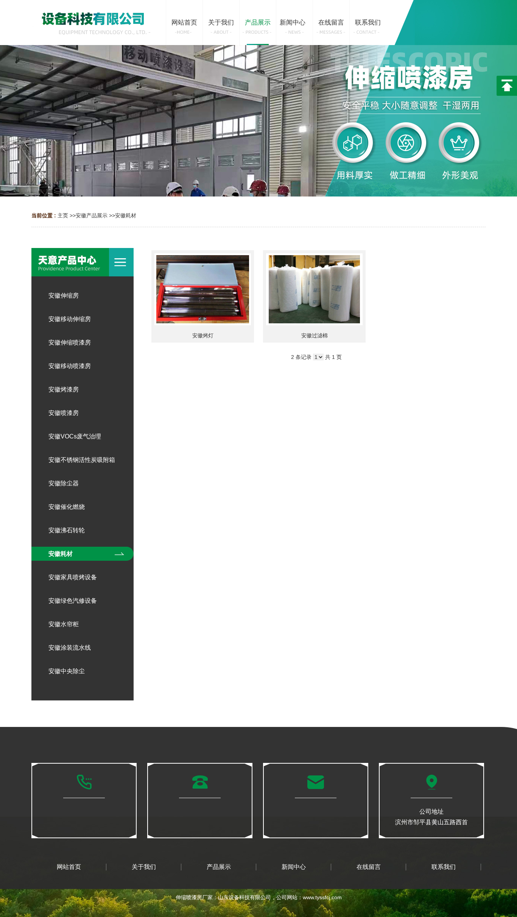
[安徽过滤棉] (314, 289)
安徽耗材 (125, 215)
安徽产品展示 (91, 215)
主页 (63, 215)
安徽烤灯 (202, 335)
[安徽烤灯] (202, 289)
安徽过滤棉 (314, 335)
